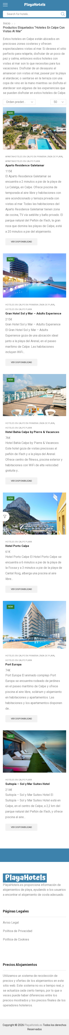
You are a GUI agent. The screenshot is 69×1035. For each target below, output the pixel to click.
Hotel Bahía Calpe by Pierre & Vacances (32, 432)
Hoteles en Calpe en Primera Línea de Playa (29, 305)
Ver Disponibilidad (21, 242)
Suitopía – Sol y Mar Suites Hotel (27, 784)
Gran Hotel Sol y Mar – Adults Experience (33, 313)
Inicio (6, 23)
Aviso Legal (11, 922)
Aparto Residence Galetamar (24, 165)
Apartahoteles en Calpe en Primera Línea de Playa (33, 156)
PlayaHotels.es (33, 1025)
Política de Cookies (16, 939)
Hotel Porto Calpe (17, 546)
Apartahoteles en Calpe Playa (22, 161)
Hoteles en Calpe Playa (18, 309)
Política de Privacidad (17, 931)
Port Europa (13, 664)
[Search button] (63, 14)
